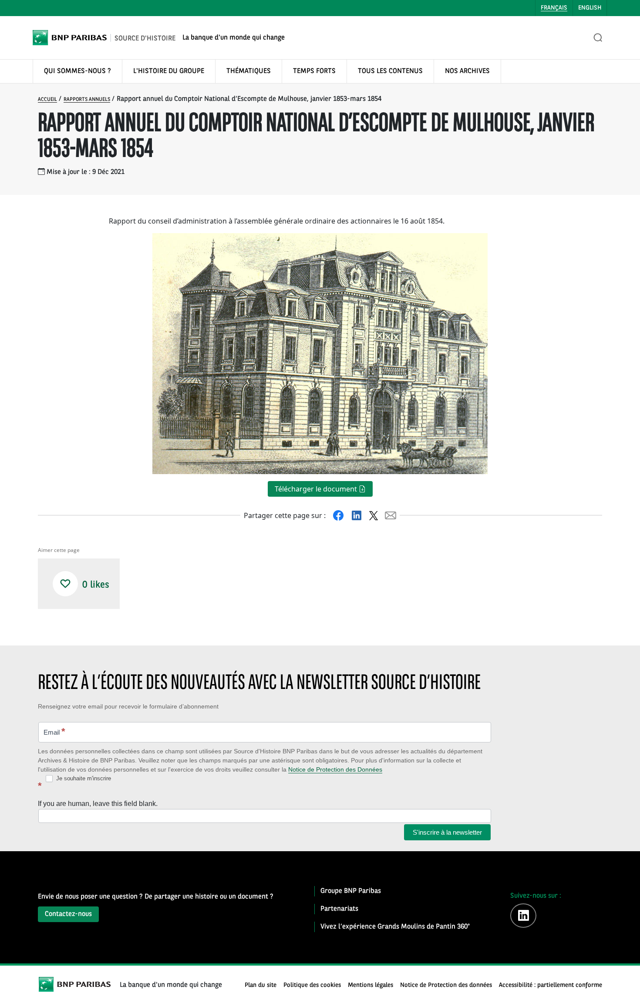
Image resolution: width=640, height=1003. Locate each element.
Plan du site (260, 985)
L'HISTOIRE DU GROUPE (168, 71)
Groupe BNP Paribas (350, 891)
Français (554, 8)
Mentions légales (370, 985)
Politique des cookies (312, 985)
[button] (65, 583)
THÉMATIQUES (248, 71)
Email (54, 731)
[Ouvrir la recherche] (598, 38)
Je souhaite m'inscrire (82, 778)
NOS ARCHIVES (467, 71)
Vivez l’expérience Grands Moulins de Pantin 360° (395, 926)
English (589, 8)
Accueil (47, 99)
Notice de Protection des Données (335, 769)
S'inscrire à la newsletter (447, 832)
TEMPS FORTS (314, 71)
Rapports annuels (87, 99)
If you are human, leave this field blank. (98, 803)
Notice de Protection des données (446, 985)
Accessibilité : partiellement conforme (550, 985)
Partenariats (339, 909)
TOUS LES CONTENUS (390, 71)
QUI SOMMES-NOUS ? (77, 71)
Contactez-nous (68, 914)
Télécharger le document (317, 489)
